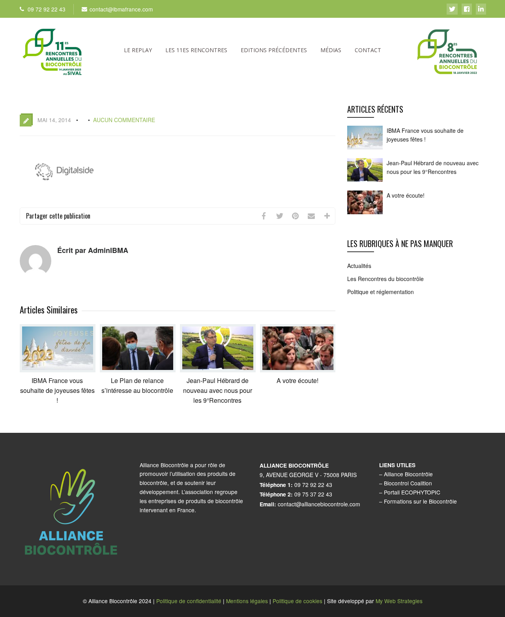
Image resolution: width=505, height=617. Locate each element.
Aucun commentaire (124, 120)
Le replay (138, 50)
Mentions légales (247, 601)
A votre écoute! (297, 380)
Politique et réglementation (380, 292)
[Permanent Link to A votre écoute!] (298, 370)
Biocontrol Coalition (408, 483)
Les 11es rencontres (196, 50)
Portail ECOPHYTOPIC (412, 492)
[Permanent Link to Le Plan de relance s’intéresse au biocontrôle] (138, 370)
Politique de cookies (297, 601)
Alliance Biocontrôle (408, 474)
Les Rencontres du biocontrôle (385, 279)
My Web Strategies (399, 601)
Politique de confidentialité (188, 601)
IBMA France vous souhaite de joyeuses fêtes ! (57, 390)
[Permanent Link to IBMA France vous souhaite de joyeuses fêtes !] (57, 370)
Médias (330, 50)
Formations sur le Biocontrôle (420, 501)
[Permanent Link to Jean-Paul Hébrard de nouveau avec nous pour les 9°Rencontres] (218, 370)
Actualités (359, 266)
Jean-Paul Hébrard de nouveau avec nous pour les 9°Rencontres (217, 390)
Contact (368, 50)
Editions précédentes (274, 50)
